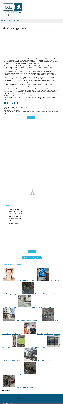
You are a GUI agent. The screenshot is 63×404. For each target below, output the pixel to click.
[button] (3, 15)
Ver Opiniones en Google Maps (32, 258)
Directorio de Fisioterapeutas (7, 20)
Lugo (17, 20)
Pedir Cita (31, 117)
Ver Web (32, 251)
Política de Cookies (13, 398)
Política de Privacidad (24, 398)
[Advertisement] (31, 45)
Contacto (4, 398)
